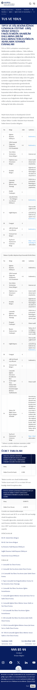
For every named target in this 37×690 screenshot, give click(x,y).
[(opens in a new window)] (3, 662)
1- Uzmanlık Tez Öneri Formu (10, 565)
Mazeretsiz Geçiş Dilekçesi (10, 556)
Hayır (33, 686)
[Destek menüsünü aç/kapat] (18, 669)
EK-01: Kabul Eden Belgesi (10, 538)
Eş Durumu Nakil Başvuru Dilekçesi (12, 547)
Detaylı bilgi (31, 681)
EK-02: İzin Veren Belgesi (9, 542)
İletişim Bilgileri (19, 656)
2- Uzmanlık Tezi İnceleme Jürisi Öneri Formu (16, 569)
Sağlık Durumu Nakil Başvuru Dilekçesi (14, 551)
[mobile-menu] (34, 3)
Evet (27, 686)
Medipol (19, 653)
